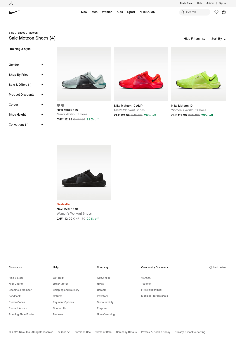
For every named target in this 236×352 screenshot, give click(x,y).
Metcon (33, 33)
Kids (120, 11)
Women (107, 11)
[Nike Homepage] (14, 12)
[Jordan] (11, 3)
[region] (24, 90)
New (84, 11)
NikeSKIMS (147, 11)
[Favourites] (216, 12)
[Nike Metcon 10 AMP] (141, 74)
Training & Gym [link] (20, 48)
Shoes (21, 33)
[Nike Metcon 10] (84, 74)
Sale (11, 33)
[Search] (182, 12)
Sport (131, 11)
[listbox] (218, 39)
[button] (26, 64)
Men (95, 11)
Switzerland (220, 267)
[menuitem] (203, 3)
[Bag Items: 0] (224, 12)
